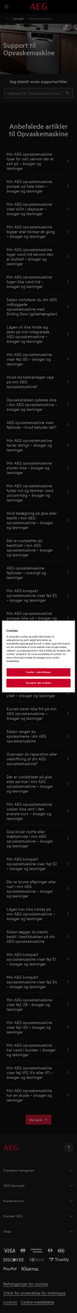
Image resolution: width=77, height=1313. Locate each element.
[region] (38, 656)
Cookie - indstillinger (38, 672)
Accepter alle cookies (38, 683)
